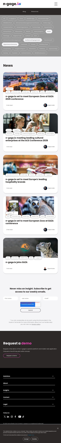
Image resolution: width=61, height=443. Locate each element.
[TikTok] (24, 417)
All (4, 18)
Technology (36, 27)
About (5, 383)
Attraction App (43, 18)
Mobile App (30, 18)
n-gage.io (12, 18)
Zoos (21, 18)
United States (26, 53)
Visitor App (47, 23)
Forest (33, 44)
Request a (17, 343)
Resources (34, 11)
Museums (32, 49)
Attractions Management (12, 40)
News (8, 65)
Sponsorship (53, 49)
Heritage (6, 36)
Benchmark (48, 40)
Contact (6, 397)
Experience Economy (10, 44)
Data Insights (38, 31)
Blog (24, 11)
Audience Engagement (32, 40)
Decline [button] (34, 439)
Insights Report (20, 49)
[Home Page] (12, 4)
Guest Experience (22, 27)
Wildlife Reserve (40, 53)
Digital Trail (17, 36)
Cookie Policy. (31, 435)
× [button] (57, 428)
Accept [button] (26, 439)
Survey (5, 53)
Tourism (14, 53)
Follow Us (6, 413)
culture (27, 36)
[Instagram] (13, 417)
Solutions (6, 376)
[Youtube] (20, 417)
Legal (5, 404)
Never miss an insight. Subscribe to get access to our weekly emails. (30, 290)
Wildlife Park (7, 23)
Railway (42, 49)
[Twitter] (5, 417)
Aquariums (48, 27)
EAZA (49, 31)
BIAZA (28, 31)
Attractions (7, 31)
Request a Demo (12, 356)
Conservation (8, 27)
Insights (6, 390)
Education (18, 31)
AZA (35, 36)
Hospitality (7, 49)
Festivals (24, 44)
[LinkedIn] (9, 417)
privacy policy (36, 324)
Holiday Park (43, 44)
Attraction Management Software (27, 23)
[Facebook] (16, 417)
